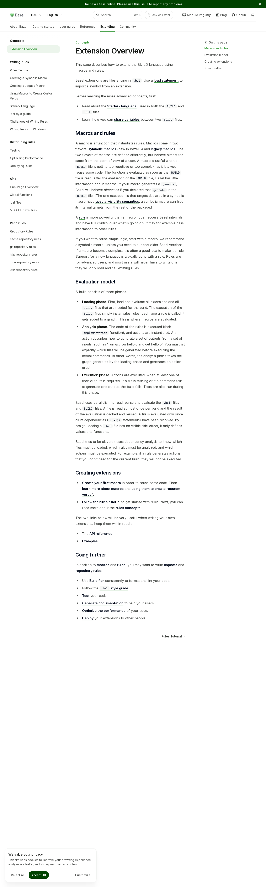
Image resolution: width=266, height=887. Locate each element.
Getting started (43, 26)
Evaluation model (216, 55)
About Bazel (18, 26)
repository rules (88, 571)
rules (121, 565)
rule (82, 217)
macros (103, 565)
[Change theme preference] (252, 15)
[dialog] (50, 865)
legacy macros (163, 149)
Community (128, 26)
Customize (82, 875)
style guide (114, 588)
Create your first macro (101, 483)
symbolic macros (102, 149)
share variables (127, 119)
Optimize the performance (104, 611)
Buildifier (96, 581)
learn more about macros (103, 489)
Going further (213, 68)
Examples (90, 541)
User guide (67, 26)
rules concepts (128, 508)
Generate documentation (102, 603)
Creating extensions (218, 61)
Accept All (39, 875)
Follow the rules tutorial (101, 502)
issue (144, 4)
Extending (107, 26)
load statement (166, 80)
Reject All (18, 875)
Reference (87, 26)
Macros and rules (216, 48)
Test (85, 596)
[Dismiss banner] (260, 4)
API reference (100, 534)
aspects (170, 565)
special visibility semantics (117, 201)
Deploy (88, 618)
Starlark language (122, 106)
